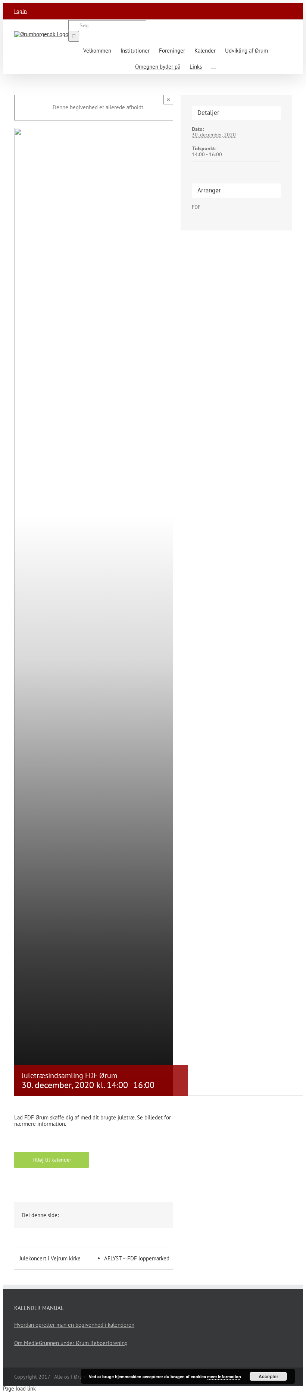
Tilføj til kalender (51, 1160)
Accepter (268, 1376)
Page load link (19, 1388)
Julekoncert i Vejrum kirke (50, 1258)
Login (20, 11)
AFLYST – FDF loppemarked (136, 1258)
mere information (224, 1376)
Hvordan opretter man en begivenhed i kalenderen (74, 1324)
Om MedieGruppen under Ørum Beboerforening (71, 1343)
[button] (213, 66)
